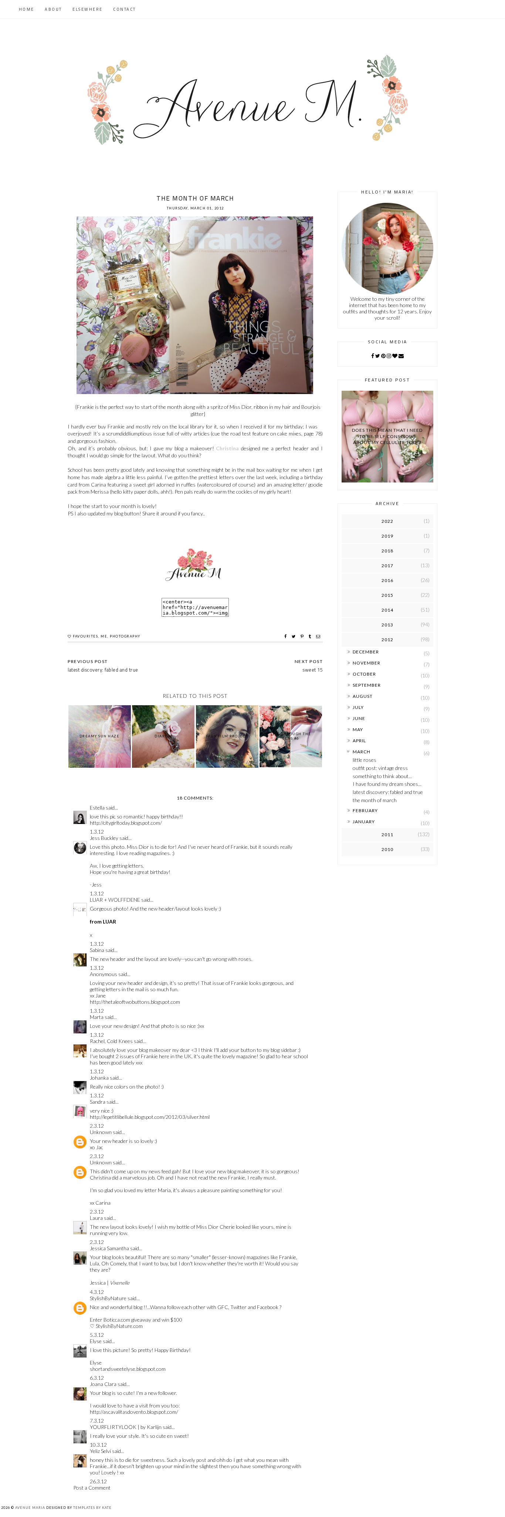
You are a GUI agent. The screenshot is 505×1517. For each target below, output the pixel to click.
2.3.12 (97, 1126)
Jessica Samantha (109, 1248)
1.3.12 (97, 831)
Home (26, 9)
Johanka (99, 1077)
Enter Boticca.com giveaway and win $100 (136, 1319)
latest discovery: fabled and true (388, 792)
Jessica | (109, 1282)
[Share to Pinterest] (303, 636)
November (366, 663)
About (53, 9)
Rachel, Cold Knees (111, 1041)
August (363, 696)
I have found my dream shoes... (387, 784)
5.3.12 (97, 1335)
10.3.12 (98, 1445)
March (361, 751)
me (104, 636)
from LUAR (103, 921)
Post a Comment (92, 1487)
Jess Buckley (104, 838)
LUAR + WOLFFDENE (115, 900)
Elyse (96, 1341)
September (367, 685)
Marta (97, 1017)
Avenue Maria (30, 1508)
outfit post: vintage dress (380, 768)
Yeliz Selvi (100, 1451)
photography (125, 636)
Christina (227, 448)
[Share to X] (294, 636)
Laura (96, 1218)
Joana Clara (103, 1384)
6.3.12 (97, 1378)
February (365, 810)
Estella (97, 807)
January (364, 821)
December (366, 652)
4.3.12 (97, 1292)
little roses (364, 760)
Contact (124, 9)
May (358, 729)
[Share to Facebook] (286, 636)
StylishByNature (108, 1298)
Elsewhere (87, 9)
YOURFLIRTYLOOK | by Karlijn (126, 1427)
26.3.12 (98, 1481)
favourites (85, 636)
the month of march (375, 800)
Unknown (101, 1132)
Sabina (97, 950)
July (358, 707)
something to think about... (382, 776)
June (359, 718)
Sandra (97, 1102)
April (359, 740)
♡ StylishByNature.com (116, 1326)
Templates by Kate (92, 1508)
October (364, 674)
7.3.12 (97, 1420)
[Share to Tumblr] (311, 636)
